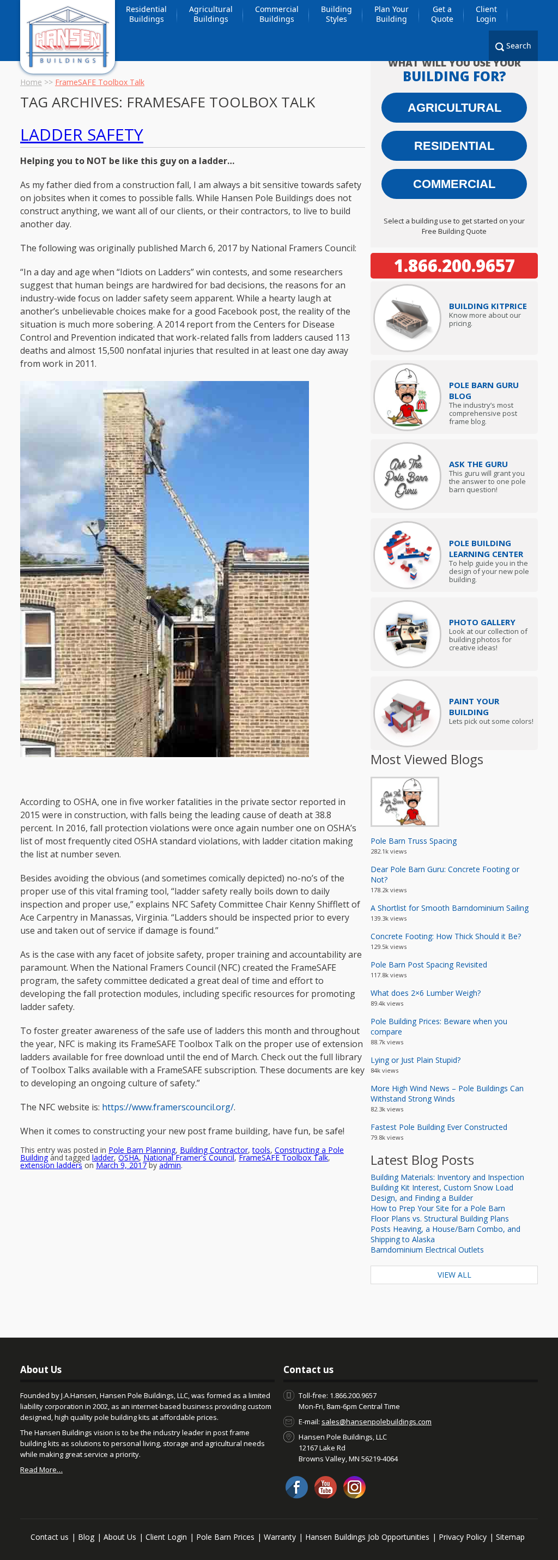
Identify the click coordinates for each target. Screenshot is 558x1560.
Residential (454, 146)
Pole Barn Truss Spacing (414, 841)
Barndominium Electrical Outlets (427, 1249)
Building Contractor (214, 1150)
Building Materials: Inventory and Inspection (447, 1177)
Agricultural (454, 107)
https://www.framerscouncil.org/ (168, 1107)
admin (170, 1165)
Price (488, 305)
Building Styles (336, 14)
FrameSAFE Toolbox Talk (283, 1157)
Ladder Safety (81, 134)
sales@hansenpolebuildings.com (377, 1421)
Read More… (41, 1469)
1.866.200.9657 (454, 265)
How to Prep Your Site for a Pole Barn (438, 1208)
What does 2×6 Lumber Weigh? (426, 993)
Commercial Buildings (277, 14)
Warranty (280, 1537)
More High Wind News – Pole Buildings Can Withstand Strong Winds (447, 1093)
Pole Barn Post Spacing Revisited (429, 964)
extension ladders (51, 1165)
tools (261, 1150)
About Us (120, 1537)
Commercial (454, 184)
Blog (86, 1537)
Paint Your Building (474, 706)
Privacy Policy (463, 1537)
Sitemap (510, 1537)
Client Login (486, 14)
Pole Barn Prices (225, 1537)
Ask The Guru (478, 463)
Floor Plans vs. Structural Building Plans (440, 1218)
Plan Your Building (391, 14)
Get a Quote (442, 14)
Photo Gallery (482, 621)
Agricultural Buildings (211, 14)
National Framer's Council (188, 1157)
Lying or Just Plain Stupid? (415, 1060)
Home (31, 82)
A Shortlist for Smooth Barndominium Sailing (450, 908)
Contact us (50, 1537)
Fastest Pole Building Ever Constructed (439, 1127)
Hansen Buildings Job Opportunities (367, 1537)
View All (454, 1274)
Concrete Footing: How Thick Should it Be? (446, 936)
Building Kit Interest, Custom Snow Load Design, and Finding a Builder (442, 1192)
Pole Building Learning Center (486, 548)
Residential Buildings (146, 14)
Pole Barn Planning (141, 1150)
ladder (103, 1157)
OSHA (128, 1157)
